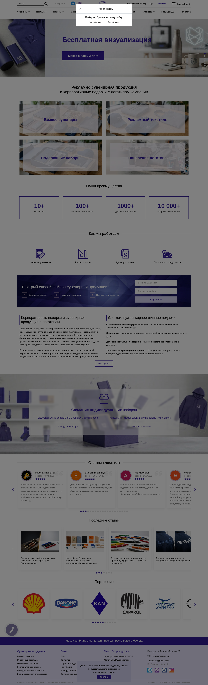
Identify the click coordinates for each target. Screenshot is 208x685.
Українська (96, 22)
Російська (113, 22)
